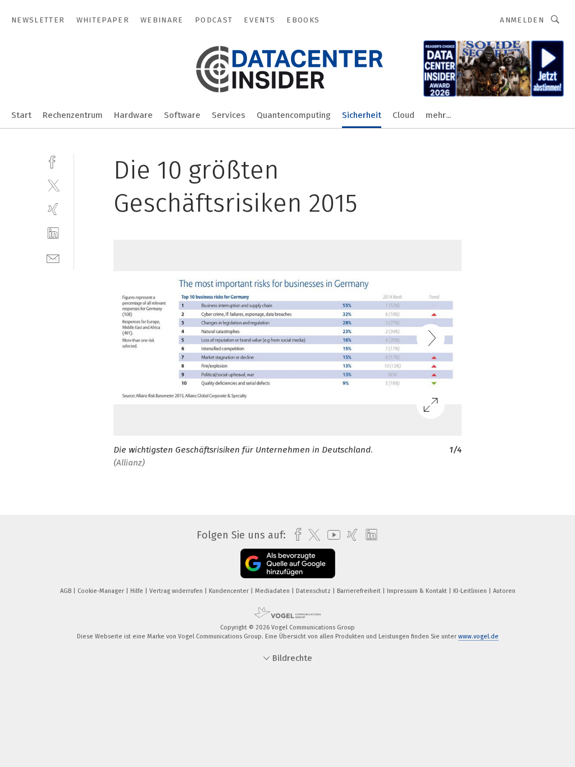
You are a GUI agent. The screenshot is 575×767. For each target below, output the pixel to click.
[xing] (53, 209)
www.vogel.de (478, 636)
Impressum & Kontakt (418, 591)
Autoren (504, 591)
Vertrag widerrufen (176, 591)
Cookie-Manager (101, 591)
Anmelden (522, 20)
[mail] (53, 257)
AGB (66, 591)
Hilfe (137, 591)
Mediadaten (273, 591)
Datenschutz (314, 591)
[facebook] (53, 161)
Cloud (403, 115)
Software (182, 115)
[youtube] (331, 535)
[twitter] (53, 185)
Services (228, 115)
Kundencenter (229, 591)
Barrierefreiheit (359, 591)
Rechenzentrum (73, 115)
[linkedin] (53, 233)
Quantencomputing (294, 115)
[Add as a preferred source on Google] (287, 563)
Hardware (133, 115)
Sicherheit (361, 115)
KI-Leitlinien (471, 591)
